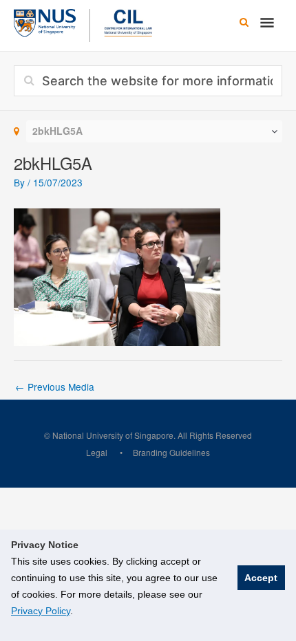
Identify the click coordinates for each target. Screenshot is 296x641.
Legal (96, 452)
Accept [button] (260, 577)
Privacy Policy (40, 610)
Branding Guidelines (171, 452)
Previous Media (54, 386)
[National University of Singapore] (45, 21)
